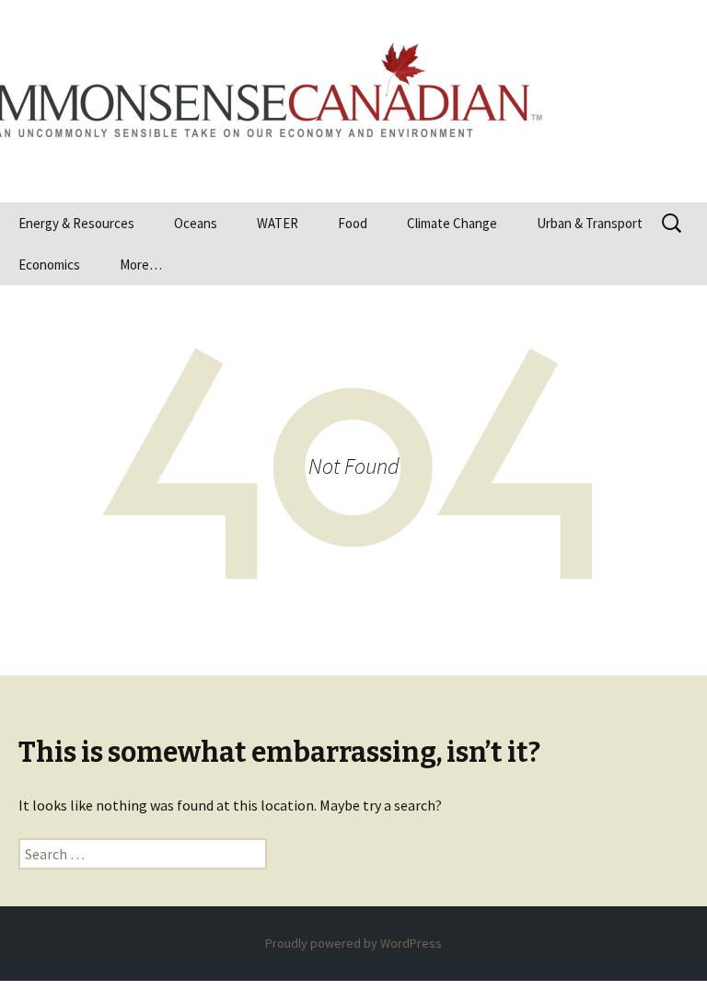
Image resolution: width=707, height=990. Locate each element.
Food (352, 223)
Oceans (195, 223)
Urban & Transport (590, 223)
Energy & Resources (76, 223)
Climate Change (452, 223)
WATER (277, 223)
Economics (49, 264)
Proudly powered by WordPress (353, 943)
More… (141, 264)
